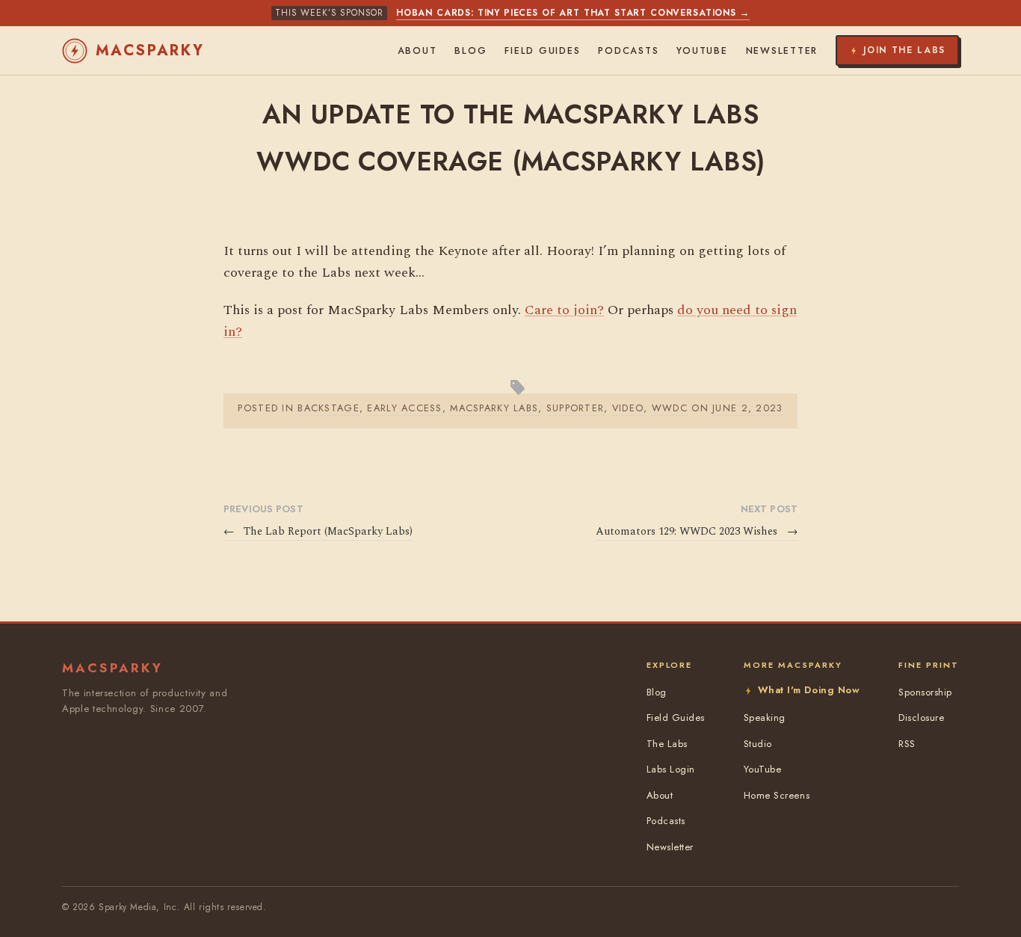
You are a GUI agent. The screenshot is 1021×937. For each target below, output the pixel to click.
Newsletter (782, 51)
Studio (758, 744)
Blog (470, 51)
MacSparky (150, 50)
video (628, 408)
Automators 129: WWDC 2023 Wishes (697, 531)
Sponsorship (925, 692)
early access (404, 408)
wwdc (670, 408)
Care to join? (564, 310)
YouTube (701, 51)
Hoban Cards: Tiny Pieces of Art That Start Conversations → (573, 12)
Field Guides (542, 51)
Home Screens (776, 795)
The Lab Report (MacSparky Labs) (318, 531)
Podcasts (628, 51)
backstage (328, 408)
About (417, 51)
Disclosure (921, 717)
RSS (907, 744)
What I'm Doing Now (809, 690)
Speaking (765, 717)
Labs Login (671, 769)
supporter (575, 408)
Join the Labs (904, 50)
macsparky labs (494, 408)
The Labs (667, 744)
